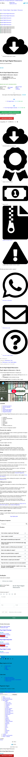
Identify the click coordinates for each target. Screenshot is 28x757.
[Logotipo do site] (14, 3)
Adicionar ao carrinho (6, 755)
